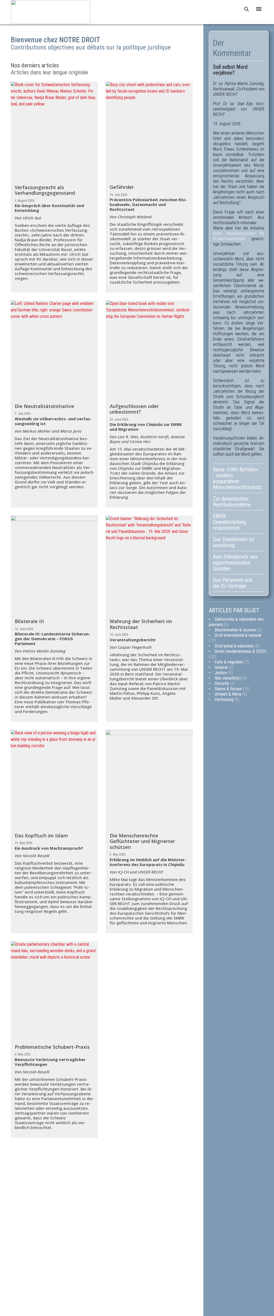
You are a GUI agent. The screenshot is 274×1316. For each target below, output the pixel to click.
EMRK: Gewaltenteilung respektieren (229, 522)
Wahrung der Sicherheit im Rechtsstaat (141, 624)
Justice (221, 672)
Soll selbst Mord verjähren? (230, 70)
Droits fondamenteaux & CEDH (240, 651)
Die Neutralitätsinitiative (44, 406)
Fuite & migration (229, 662)
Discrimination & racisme (235, 629)
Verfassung (224, 699)
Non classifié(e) (228, 678)
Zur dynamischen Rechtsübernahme (232, 501)
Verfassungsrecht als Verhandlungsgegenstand (45, 190)
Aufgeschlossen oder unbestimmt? (134, 409)
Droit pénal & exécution (234, 646)
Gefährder (122, 187)
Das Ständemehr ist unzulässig (233, 542)
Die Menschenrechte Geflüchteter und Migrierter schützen (142, 841)
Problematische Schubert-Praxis (52, 1047)
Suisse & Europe (228, 688)
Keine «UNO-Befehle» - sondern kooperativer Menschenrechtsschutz (237, 478)
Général (221, 667)
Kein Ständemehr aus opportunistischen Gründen (235, 563)
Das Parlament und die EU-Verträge (232, 583)
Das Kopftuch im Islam (41, 835)
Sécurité (222, 683)
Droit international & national (238, 635)
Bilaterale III (29, 621)
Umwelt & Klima (228, 694)
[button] (258, 9)
